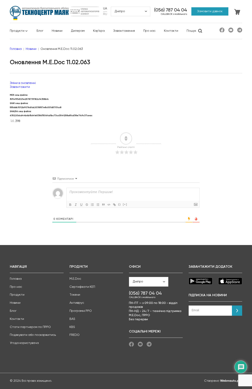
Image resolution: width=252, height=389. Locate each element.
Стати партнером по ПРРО (30, 327)
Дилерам (78, 30)
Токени (74, 294)
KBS (72, 327)
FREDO (74, 335)
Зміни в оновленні (23, 83)
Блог (40, 30)
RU (105, 14)
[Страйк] (87, 204)
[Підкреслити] (81, 204)
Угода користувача (24, 343)
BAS (72, 319)
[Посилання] (114, 204)
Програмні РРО (80, 311)
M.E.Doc (75, 278)
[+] (125, 204)
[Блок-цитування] (103, 204)
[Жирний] (70, 204)
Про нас (149, 30)
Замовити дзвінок (210, 11)
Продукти (17, 30)
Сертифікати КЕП (82, 287)
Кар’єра (99, 30)
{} (119, 204)
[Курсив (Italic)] (76, 204)
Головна (16, 278)
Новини (57, 30)
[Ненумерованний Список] (98, 204)
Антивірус (76, 303)
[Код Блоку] (109, 204)
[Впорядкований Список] (92, 204)
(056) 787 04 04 (170, 10)
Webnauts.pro (231, 381)
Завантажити (20, 87)
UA (105, 8)
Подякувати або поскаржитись (33, 335)
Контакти (171, 30)
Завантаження (124, 30)
